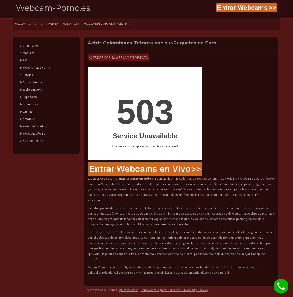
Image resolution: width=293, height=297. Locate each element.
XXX (25, 60)
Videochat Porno (34, 133)
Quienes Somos (128, 290)
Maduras (29, 53)
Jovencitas (30, 104)
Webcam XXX (70, 24)
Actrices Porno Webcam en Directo (118, 57)
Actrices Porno (33, 141)
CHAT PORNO (49, 24)
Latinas (28, 111)
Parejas (28, 75)
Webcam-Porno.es (53, 8)
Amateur (29, 119)
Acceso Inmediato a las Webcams (106, 24)
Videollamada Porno (36, 67)
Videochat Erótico (35, 126)
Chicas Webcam (33, 82)
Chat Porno (30, 45)
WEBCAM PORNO (25, 24)
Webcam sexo (32, 89)
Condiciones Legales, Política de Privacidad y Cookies (174, 290)
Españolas (30, 97)
